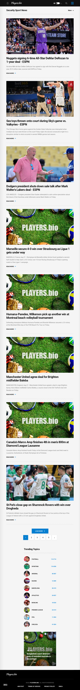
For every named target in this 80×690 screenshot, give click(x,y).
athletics (35, 595)
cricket (29, 650)
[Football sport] (27, 559)
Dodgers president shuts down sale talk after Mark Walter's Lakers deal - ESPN (37, 187)
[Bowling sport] (27, 602)
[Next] (54, 537)
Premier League (37, 610)
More (70, 10)
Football (35, 559)
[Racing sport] (27, 581)
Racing (34, 581)
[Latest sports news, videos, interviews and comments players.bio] (16, 3)
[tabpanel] (40, 649)
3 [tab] (34, 662)
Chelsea (35, 624)
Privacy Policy (49, 686)
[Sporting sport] (27, 566)
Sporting (35, 566)
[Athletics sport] (27, 595)
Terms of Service (34, 686)
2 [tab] (31, 662)
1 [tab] (28, 662)
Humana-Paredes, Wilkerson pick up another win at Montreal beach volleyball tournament (37, 315)
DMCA (61, 686)
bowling (35, 602)
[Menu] (7, 3)
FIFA (33, 617)
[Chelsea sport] (27, 624)
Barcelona (36, 588)
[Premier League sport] (27, 610)
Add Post (20, 686)
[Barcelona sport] (27, 588)
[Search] (66, 3)
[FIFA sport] (27, 617)
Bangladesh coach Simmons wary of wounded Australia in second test (39, 656)
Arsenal (35, 573)
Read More (10, 73)
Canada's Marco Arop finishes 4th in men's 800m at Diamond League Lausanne (37, 443)
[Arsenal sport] (27, 573)
